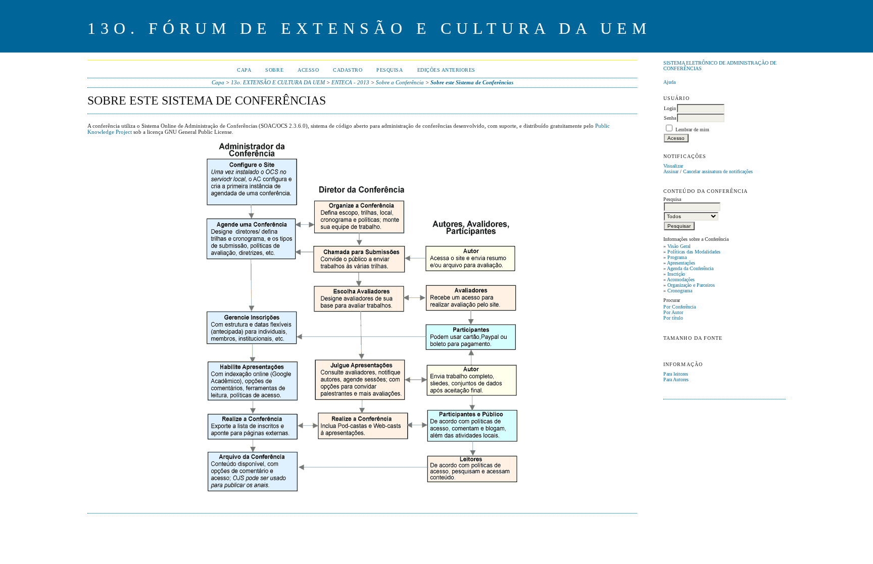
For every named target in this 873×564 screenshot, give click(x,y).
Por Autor (673, 312)
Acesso (308, 70)
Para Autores (676, 379)
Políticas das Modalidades (693, 251)
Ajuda (669, 82)
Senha (670, 118)
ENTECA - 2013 (350, 82)
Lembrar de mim (692, 129)
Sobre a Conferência (400, 82)
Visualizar (673, 166)
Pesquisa (389, 70)
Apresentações (681, 263)
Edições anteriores (446, 70)
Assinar (670, 171)
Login (670, 108)
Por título (673, 318)
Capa (244, 70)
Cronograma (679, 290)
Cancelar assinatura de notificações (718, 171)
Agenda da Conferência (690, 268)
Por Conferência (679, 307)
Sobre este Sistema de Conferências (471, 82)
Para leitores (675, 374)
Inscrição (676, 274)
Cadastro (347, 70)
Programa (677, 257)
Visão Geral (679, 246)
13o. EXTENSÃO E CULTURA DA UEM (278, 82)
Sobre (274, 70)
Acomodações (681, 279)
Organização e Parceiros (691, 285)
